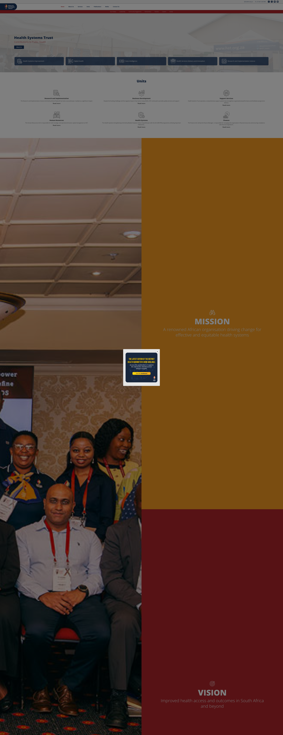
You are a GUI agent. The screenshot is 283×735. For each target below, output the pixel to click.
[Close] (157, 351)
